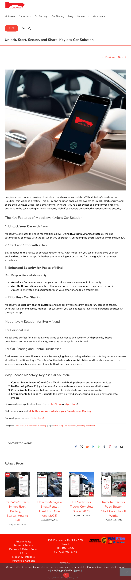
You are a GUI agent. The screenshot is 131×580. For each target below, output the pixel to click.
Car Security (30, 425)
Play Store (56, 404)
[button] (29, 28)
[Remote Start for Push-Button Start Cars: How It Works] (113, 473)
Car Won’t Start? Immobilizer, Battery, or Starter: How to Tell (17, 511)
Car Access (19, 425)
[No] (127, 571)
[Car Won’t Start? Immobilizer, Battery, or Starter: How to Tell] (17, 473)
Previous (110, 57)
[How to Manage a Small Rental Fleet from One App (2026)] (49, 473)
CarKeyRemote (70, 425)
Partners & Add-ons (23, 560)
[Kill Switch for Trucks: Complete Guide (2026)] (81, 473)
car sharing (58, 425)
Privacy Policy (23, 541)
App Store (71, 404)
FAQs (23, 553)
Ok (66, 575)
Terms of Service (23, 545)
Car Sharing (41, 425)
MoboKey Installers (23, 557)
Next (121, 57)
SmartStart (90, 425)
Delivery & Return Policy (23, 549)
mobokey (81, 425)
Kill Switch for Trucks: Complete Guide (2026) (81, 506)
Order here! (37, 418)
